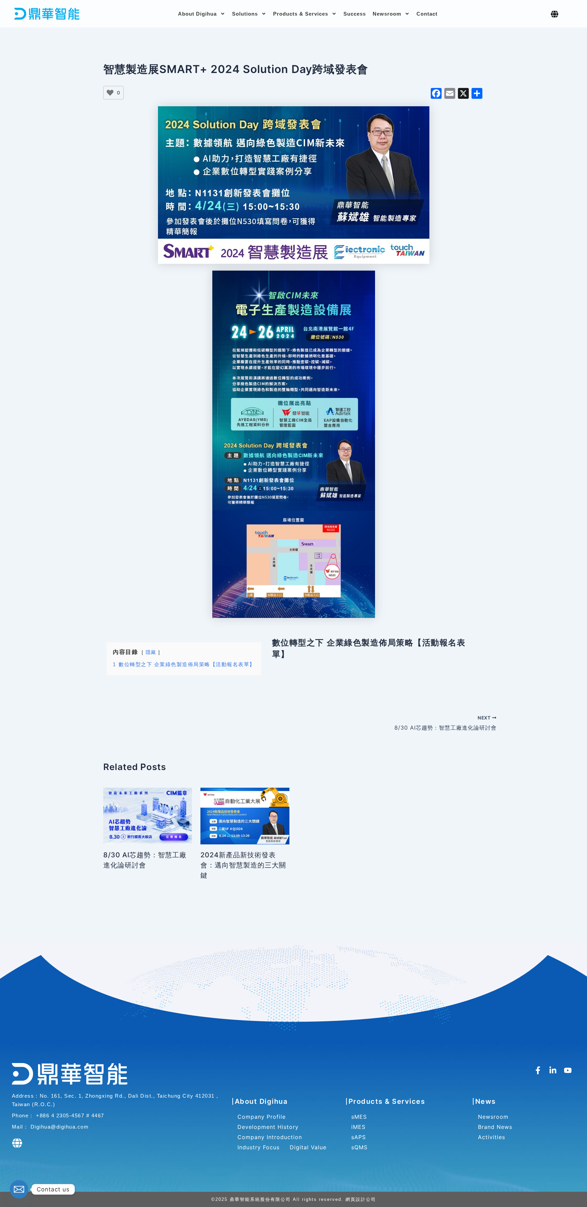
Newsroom (387, 14)
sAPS (358, 1137)
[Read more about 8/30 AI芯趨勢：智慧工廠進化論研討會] (147, 815)
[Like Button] (110, 93)
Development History (268, 1126)
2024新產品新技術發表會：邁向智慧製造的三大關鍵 (243, 865)
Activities (491, 1137)
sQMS (359, 1147)
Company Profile (261, 1116)
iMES (358, 1126)
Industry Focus (258, 1147)
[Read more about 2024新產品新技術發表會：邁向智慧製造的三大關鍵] (244, 815)
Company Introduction (269, 1137)
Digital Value (308, 1147)
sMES (359, 1116)
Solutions (245, 14)
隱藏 (151, 652)
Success (354, 14)
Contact (427, 14)
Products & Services (300, 14)
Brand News (495, 1126)
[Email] (19, 1189)
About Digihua (197, 14)
